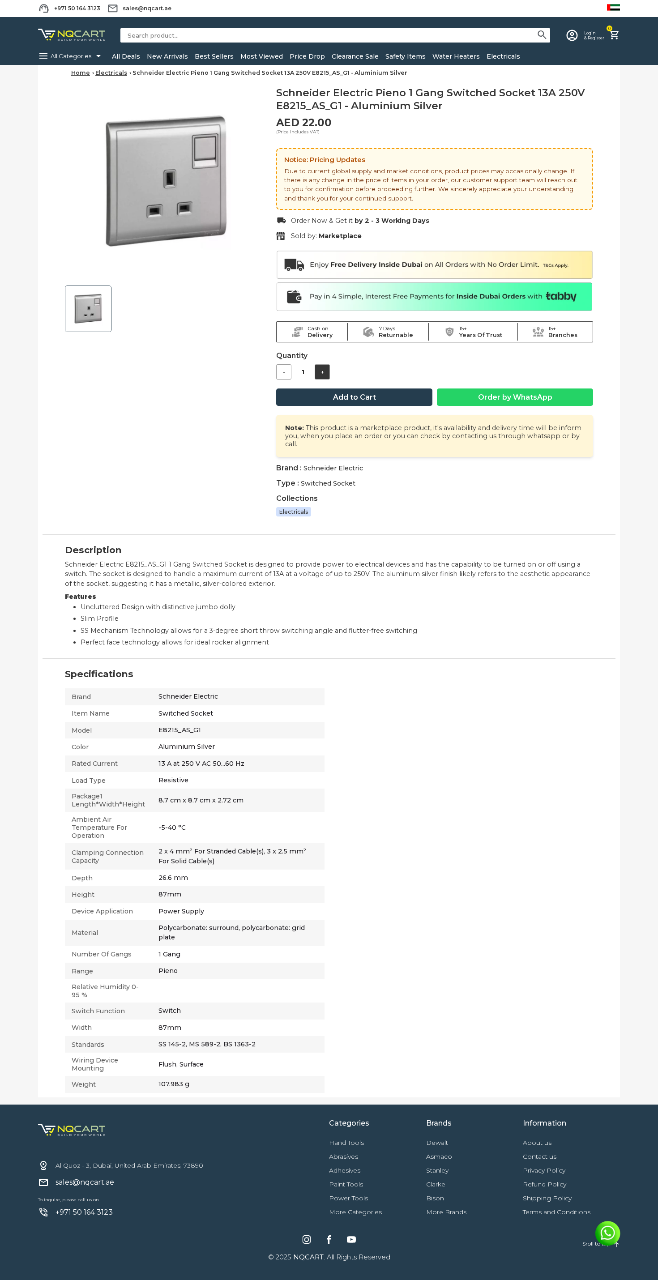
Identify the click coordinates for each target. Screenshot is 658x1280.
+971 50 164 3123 (77, 8)
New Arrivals (167, 56)
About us (537, 1143)
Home (80, 72)
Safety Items (405, 56)
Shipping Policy (547, 1198)
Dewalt (437, 1143)
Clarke (435, 1184)
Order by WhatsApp (515, 397)
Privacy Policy (544, 1170)
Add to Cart (354, 397)
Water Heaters (456, 56)
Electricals (503, 56)
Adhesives (344, 1170)
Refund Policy (544, 1184)
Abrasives (343, 1156)
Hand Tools (346, 1143)
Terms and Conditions (556, 1212)
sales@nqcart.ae (147, 8)
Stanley (437, 1170)
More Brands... (448, 1212)
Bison (435, 1198)
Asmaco (439, 1156)
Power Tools (348, 1198)
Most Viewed (261, 56)
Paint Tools (346, 1184)
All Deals (126, 56)
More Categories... (357, 1212)
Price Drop (307, 56)
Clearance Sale (355, 56)
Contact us (539, 1156)
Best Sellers (214, 56)
